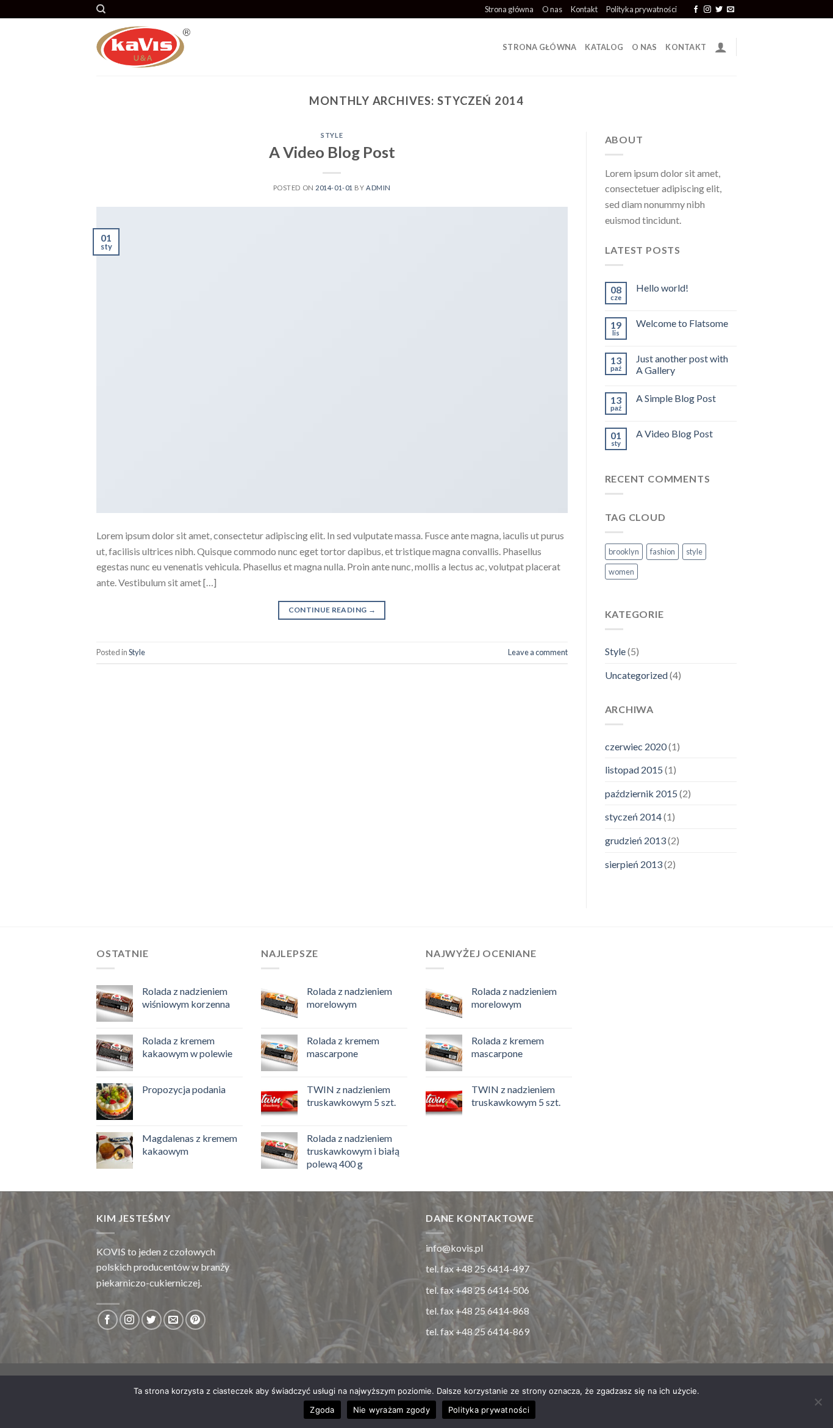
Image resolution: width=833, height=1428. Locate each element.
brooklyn (624, 551)
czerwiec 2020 (636, 746)
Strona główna (509, 9)
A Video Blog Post (332, 152)
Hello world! (662, 287)
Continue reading (332, 609)
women (621, 571)
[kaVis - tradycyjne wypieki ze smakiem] (218, 47)
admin (378, 188)
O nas (552, 9)
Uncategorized (636, 675)
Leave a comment (538, 652)
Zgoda (322, 1410)
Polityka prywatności (641, 9)
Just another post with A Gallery (682, 364)
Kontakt (584, 9)
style (694, 551)
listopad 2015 (634, 769)
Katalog (604, 47)
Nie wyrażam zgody (391, 1410)
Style (332, 135)
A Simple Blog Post (676, 398)
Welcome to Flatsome (682, 323)
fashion (662, 551)
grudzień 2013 (635, 840)
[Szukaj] (100, 9)
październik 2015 (641, 793)
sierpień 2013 (633, 864)
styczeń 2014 (633, 816)
